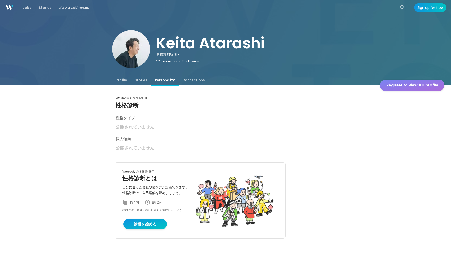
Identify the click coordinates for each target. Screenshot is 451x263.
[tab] (121, 80)
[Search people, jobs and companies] (402, 7)
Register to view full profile (412, 85)
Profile (121, 80)
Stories (141, 80)
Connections (193, 80)
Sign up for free (430, 7)
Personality (165, 80)
